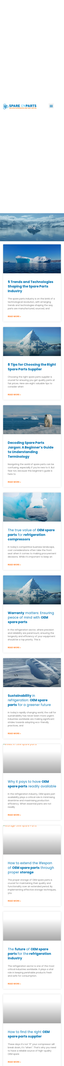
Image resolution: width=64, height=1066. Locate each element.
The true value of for (31, 534)
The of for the (29, 954)
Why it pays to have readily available (32, 783)
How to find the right (29, 1034)
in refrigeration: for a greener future (29, 700)
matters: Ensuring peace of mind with (31, 617)
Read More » (14, 316)
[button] (51, 105)
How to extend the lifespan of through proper (31, 867)
